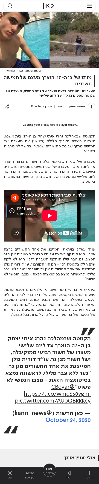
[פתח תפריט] (89, 6)
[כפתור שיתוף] (7, 106)
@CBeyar (63, 387)
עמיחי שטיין (77, 106)
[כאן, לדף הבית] (48, 6)
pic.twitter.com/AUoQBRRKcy (53, 401)
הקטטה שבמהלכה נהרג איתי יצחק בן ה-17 (59, 136)
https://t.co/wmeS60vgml (57, 394)
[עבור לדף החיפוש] (10, 6)
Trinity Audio (49, 125)
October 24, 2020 (68, 420)
